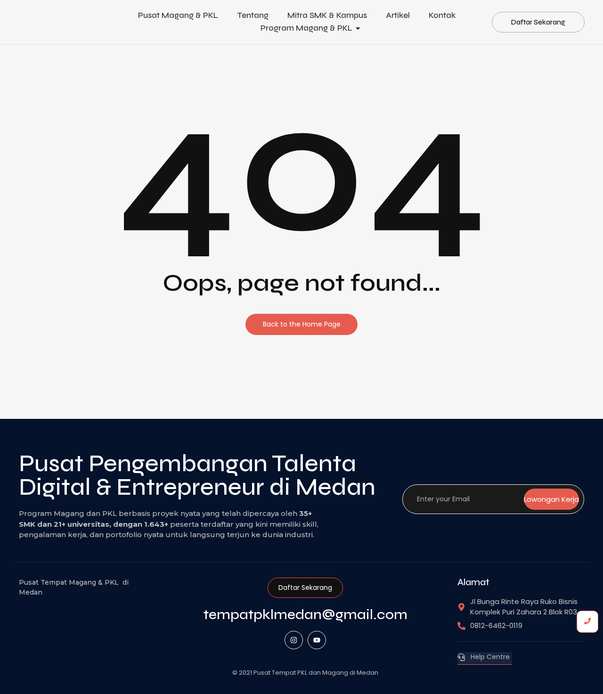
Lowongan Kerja (551, 499)
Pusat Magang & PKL (178, 15)
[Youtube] (317, 640)
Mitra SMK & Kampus (327, 15)
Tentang (253, 15)
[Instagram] (294, 640)
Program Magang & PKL (306, 28)
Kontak (442, 15)
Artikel (398, 15)
